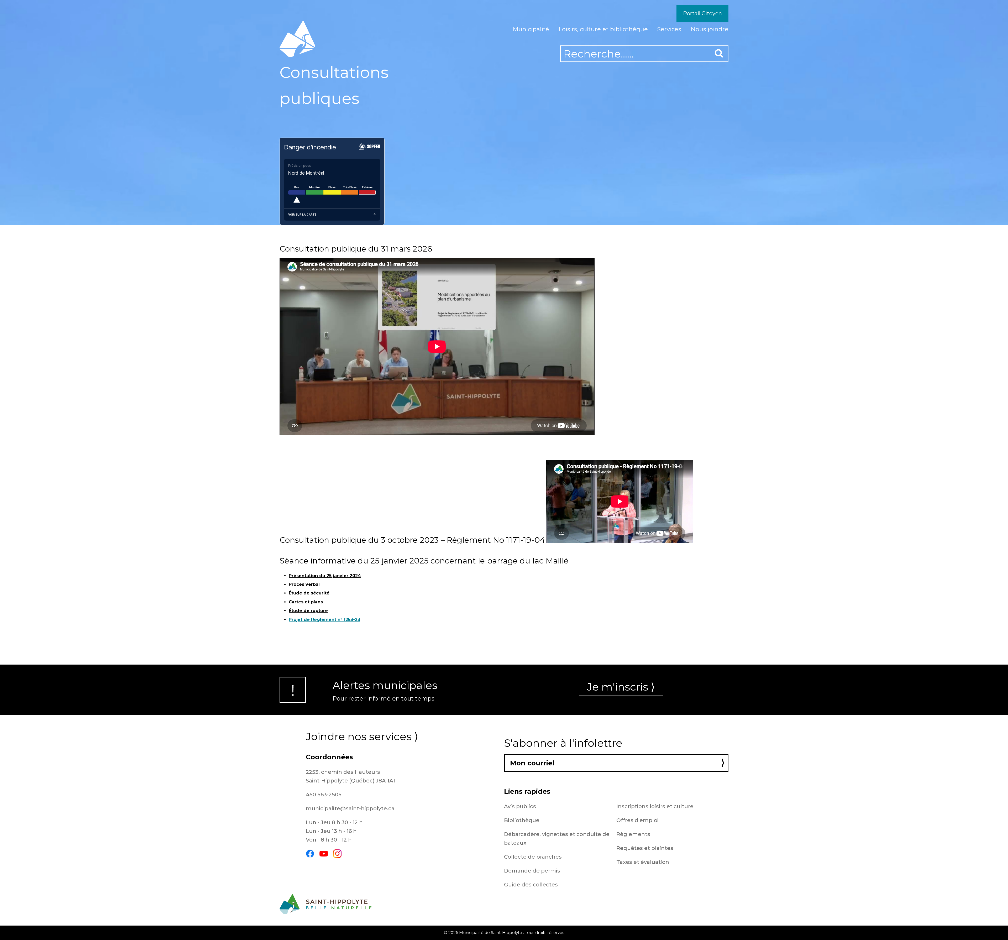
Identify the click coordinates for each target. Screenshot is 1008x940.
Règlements (633, 834)
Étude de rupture (308, 610)
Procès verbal (304, 584)
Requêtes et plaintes (644, 848)
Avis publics (520, 806)
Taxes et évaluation (642, 862)
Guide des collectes (531, 884)
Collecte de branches (533, 857)
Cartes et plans (306, 601)
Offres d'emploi (637, 820)
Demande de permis (532, 871)
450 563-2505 (324, 794)
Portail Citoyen (702, 13)
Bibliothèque (521, 820)
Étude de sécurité (309, 593)
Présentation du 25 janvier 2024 (325, 575)
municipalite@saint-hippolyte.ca (350, 808)
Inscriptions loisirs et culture (655, 806)
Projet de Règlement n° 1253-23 (324, 619)
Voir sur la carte (302, 214)
